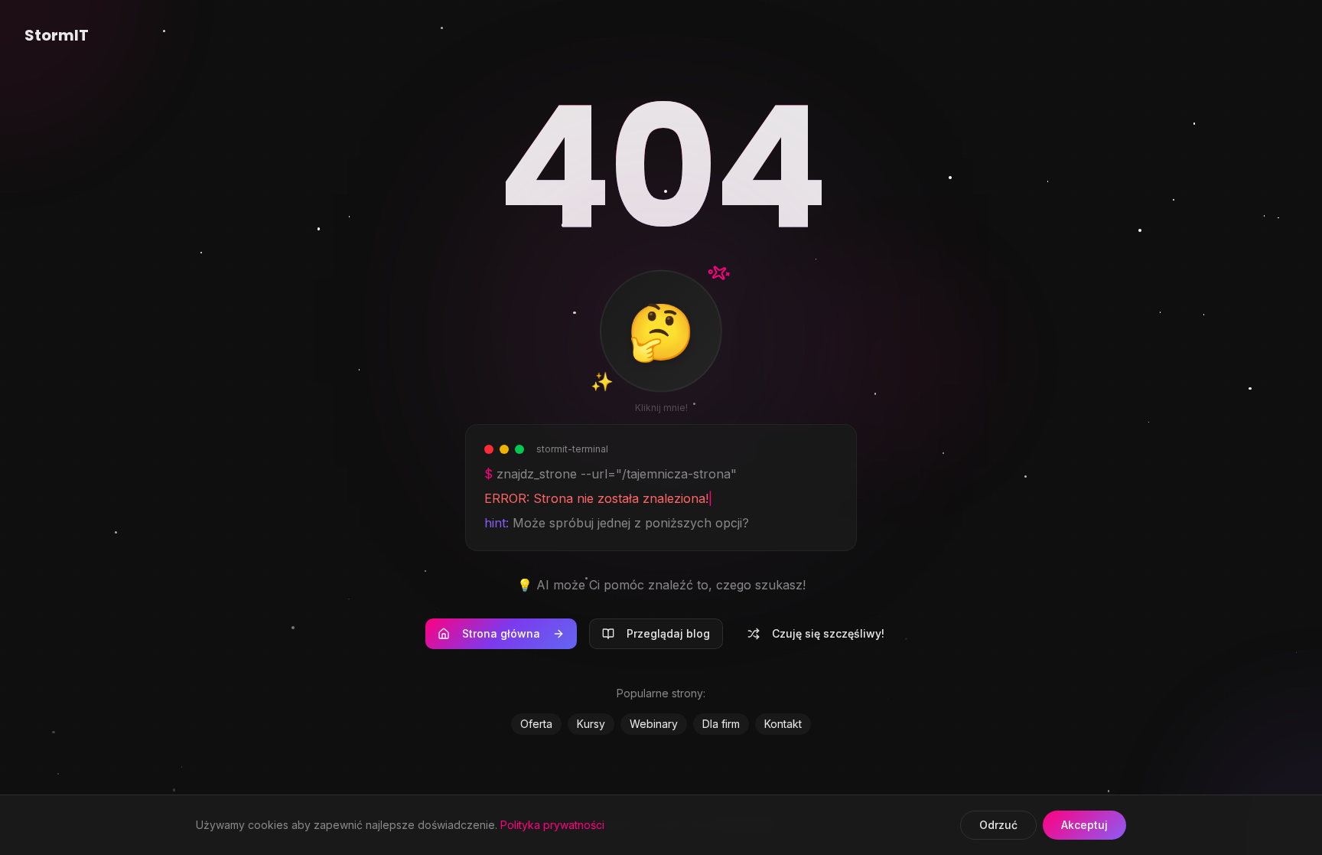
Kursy (591, 723)
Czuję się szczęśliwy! (828, 633)
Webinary (654, 723)
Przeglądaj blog (668, 633)
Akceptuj (1084, 824)
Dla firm (721, 723)
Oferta (536, 723)
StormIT (56, 35)
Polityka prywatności (552, 824)
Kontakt (783, 723)
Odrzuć (998, 824)
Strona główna (501, 633)
